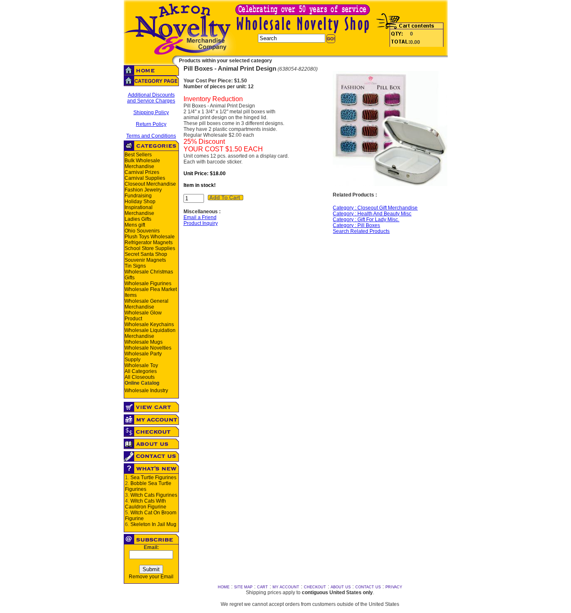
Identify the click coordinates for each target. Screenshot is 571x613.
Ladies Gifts (138, 219)
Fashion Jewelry (143, 190)
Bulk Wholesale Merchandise (142, 163)
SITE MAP (243, 587)
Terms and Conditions (151, 136)
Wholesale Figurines (148, 283)
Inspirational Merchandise (139, 210)
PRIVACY (393, 587)
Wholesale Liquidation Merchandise (150, 333)
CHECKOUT (315, 587)
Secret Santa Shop (146, 254)
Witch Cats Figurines (153, 495)
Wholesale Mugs (144, 342)
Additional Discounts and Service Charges (151, 98)
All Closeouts (140, 377)
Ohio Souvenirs (142, 231)
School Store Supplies (150, 248)
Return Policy (151, 124)
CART (262, 587)
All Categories (141, 371)
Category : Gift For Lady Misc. (366, 219)
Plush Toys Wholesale (150, 237)
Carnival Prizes (142, 172)
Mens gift (135, 225)
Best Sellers (138, 155)
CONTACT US (368, 587)
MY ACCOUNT (286, 587)
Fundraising (138, 196)
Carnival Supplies (145, 178)
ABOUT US (341, 587)
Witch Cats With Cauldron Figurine (145, 504)
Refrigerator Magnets (149, 242)
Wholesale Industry (146, 390)
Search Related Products (361, 231)
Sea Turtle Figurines (153, 477)
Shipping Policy (151, 112)
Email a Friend (200, 217)
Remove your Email (151, 577)
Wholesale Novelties (148, 348)
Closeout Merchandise (150, 184)
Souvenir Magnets (145, 260)
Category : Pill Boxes (356, 225)
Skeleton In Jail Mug (153, 524)
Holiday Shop (140, 201)
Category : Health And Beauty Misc (372, 214)
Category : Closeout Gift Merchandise (375, 208)
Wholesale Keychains (149, 324)
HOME (223, 587)
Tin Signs (135, 266)
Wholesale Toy (141, 365)
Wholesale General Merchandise (146, 304)
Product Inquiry (201, 223)
